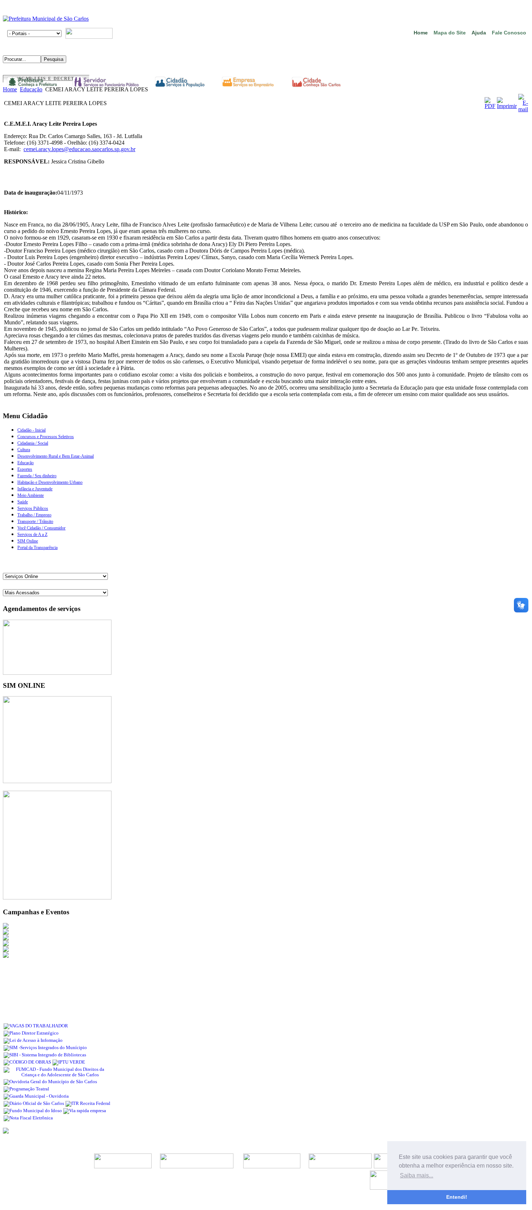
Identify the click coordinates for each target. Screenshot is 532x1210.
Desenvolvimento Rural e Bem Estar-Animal (55, 456)
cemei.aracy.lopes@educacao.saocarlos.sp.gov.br (79, 149)
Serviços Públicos (32, 508)
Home (421, 33)
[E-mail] (523, 109)
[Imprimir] (507, 106)
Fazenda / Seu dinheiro (36, 475)
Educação (31, 89)
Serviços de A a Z (32, 534)
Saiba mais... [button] (416, 1175)
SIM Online (27, 541)
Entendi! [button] (456, 1197)
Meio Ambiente (30, 495)
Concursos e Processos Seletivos (45, 436)
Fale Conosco (509, 33)
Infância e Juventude (34, 488)
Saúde (22, 501)
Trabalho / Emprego (34, 514)
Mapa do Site (450, 33)
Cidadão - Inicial (31, 430)
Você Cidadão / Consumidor (41, 528)
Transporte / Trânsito (35, 521)
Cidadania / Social (32, 443)
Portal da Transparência (37, 547)
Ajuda (479, 33)
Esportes (24, 469)
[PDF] (490, 106)
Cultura (23, 449)
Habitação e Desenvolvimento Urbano (50, 482)
